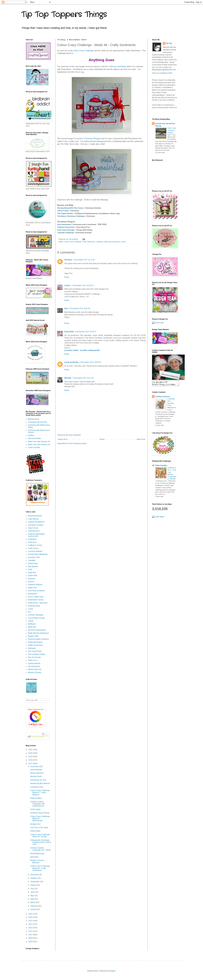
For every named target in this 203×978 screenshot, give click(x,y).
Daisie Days (33, 563)
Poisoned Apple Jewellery (38, 639)
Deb (66, 308)
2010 (30, 935)
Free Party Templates (36, 591)
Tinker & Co (32, 660)
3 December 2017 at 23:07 (85, 332)
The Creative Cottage (36, 654)
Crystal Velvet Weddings (38, 554)
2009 (30, 938)
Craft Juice (32, 542)
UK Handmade (34, 666)
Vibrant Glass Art (34, 669)
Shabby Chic (35, 824)
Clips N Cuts (33, 528)
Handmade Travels (35, 600)
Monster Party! (36, 776)
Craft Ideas (32, 539)
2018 (30, 760)
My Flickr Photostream (37, 630)
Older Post (141, 439)
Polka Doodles (161, 465)
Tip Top (169, 43)
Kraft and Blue (36, 798)
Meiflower (32, 624)
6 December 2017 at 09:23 (90, 362)
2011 (30, 931)
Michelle (67, 378)
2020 (30, 753)
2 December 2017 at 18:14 (82, 285)
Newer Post (62, 439)
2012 (30, 928)
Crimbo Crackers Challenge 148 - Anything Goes (37, 804)
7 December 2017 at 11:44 (83, 378)
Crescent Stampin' (35, 551)
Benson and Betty (118, 66)
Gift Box (31, 435)
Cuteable (31, 560)
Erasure (31, 582)
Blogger (112, 971)
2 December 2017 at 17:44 (84, 260)
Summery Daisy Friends (39, 813)
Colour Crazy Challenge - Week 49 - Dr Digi (40, 835)
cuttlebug (99, 242)
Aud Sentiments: (64, 224)
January (33, 909)
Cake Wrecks (33, 519)
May (32, 896)
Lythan (30, 621)
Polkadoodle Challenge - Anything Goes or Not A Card (40, 842)
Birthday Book (33, 419)
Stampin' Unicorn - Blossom (37, 861)
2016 (30, 914)
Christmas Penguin (92, 138)
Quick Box (34, 857)
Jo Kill (30, 609)
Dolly (30, 569)
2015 (30, 917)
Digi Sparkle (33, 566)
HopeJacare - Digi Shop (37, 603)
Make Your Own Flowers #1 (39, 442)
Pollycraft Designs (35, 642)
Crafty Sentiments (88, 242)
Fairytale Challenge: (65, 233)
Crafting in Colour (35, 545)
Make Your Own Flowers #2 (39, 444)
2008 (30, 942)
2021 (30, 750)
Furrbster (68, 260)
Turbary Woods (34, 663)
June (32, 892)
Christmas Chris (36, 787)
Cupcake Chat (34, 557)
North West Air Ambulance (38, 633)
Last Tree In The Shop (39, 828)
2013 (30, 924)
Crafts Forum (33, 548)
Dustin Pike (32, 575)
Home (102, 439)
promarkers (116, 242)
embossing (107, 242)
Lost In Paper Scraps (36, 618)
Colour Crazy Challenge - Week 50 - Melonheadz (40, 818)
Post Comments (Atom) (77, 443)
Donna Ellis (69, 332)
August (33, 885)
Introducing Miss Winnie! (40, 783)
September (35, 882)
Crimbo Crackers (162, 397)
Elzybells (31, 579)
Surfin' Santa (35, 809)
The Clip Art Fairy (35, 651)
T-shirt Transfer (34, 447)
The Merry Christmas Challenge (70, 216)
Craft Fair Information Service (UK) (36, 535)
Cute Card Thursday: (66, 230)
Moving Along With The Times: (70, 208)
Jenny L (67, 285)
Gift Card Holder (34, 438)
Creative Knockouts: (66, 227)
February (34, 906)
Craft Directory (34, 531)
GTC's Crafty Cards (35, 597)
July (32, 889)
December (34, 766)
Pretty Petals (35, 831)
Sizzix (124, 242)
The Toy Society (34, 657)
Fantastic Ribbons (35, 585)
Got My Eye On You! (38, 780)
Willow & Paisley (34, 672)
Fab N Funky (62, 211)
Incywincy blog (34, 606)
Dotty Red (32, 573)
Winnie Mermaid (36, 773)
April (32, 899)
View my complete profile (162, 73)
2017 (30, 763)
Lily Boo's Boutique (35, 615)
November (34, 875)
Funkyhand (32, 594)
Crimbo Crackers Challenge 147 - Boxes (40, 849)
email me (173, 107)
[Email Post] (83, 239)
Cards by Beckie (71, 362)
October (33, 878)
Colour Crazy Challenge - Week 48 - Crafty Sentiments (40, 868)
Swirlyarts (32, 648)
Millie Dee (32, 627)
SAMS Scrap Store (35, 645)
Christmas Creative (35, 525)
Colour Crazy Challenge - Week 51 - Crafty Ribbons (40, 792)
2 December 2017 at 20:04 (79, 308)
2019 (30, 757)
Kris (29, 612)
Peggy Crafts (33, 636)
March (33, 902)
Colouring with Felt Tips (37, 422)
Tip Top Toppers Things (64, 14)
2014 (30, 921)
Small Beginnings (37, 854)
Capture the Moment (36, 522)
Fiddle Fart (32, 588)
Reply (66, 277)
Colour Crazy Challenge (83, 50)
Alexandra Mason (35, 516)
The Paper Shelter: (65, 213)
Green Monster (36, 770)
